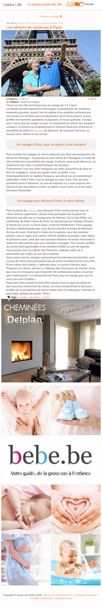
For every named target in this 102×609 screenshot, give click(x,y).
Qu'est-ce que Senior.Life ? (58, 595)
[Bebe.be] (51, 584)
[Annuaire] (72, 4)
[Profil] (68, 4)
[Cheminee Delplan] (51, 381)
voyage (38, 130)
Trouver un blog (49, 16)
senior (45, 297)
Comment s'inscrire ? (86, 595)
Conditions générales (41, 598)
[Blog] (77, 4)
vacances (34, 297)
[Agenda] (82, 4)
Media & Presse (63, 598)
